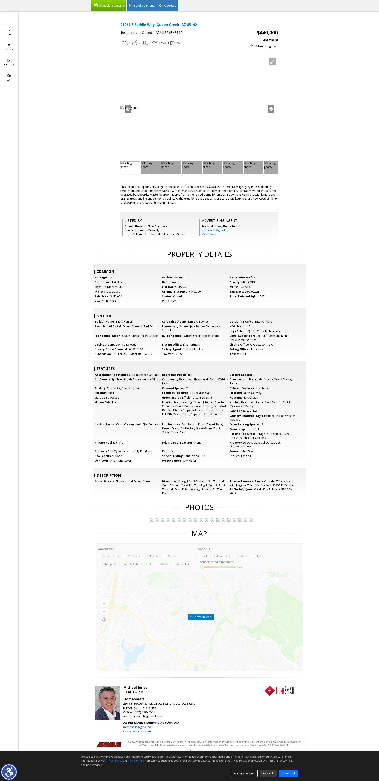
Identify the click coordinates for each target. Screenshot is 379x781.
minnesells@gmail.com (216, 230)
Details (9, 49)
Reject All (268, 773)
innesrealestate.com (137, 731)
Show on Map (202, 617)
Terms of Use (136, 760)
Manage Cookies (244, 773)
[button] (9, 772)
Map (9, 79)
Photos (9, 64)
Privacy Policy (114, 760)
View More (209, 234)
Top (9, 34)
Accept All (288, 773)
